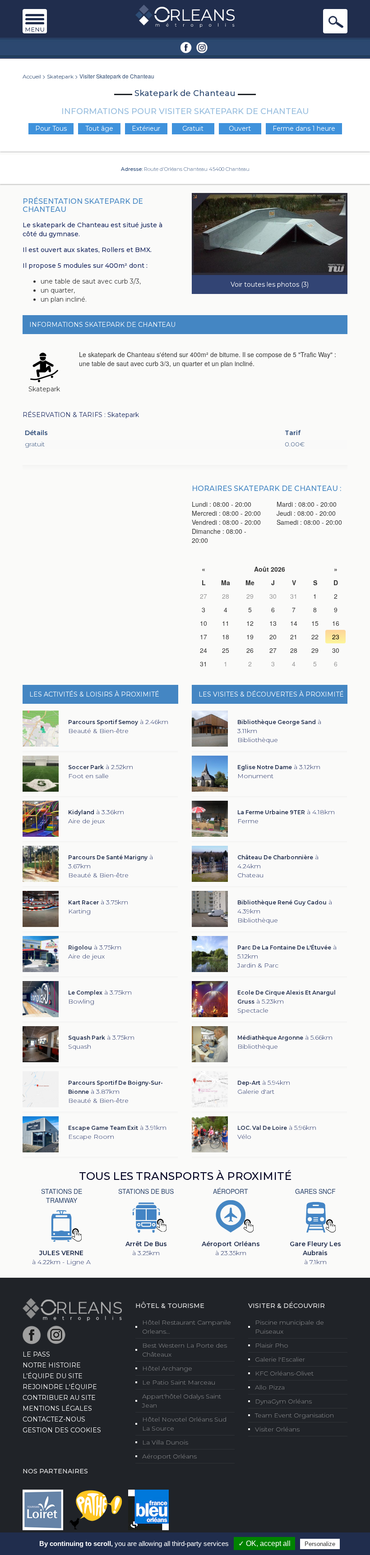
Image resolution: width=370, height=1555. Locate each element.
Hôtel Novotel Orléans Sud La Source (184, 1423)
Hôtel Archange (167, 1368)
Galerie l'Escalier (280, 1359)
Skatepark (60, 76)
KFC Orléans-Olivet (284, 1373)
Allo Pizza (270, 1387)
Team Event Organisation (294, 1415)
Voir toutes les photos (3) (270, 284)
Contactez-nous (54, 1419)
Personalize (320, 1544)
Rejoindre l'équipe (60, 1387)
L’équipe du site (53, 1376)
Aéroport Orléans (169, 1456)
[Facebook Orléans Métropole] (186, 47)
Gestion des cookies (62, 1430)
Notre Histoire (52, 1365)
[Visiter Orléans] (72, 1309)
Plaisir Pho (271, 1345)
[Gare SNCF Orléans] (315, 1216)
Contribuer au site (59, 1398)
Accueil (32, 76)
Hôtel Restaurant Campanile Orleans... (186, 1326)
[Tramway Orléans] (61, 1225)
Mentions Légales (57, 1408)
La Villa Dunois (165, 1442)
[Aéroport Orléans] (231, 1216)
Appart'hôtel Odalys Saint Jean (181, 1400)
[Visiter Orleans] (185, 15)
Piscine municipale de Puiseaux (289, 1326)
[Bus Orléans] (146, 1216)
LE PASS (36, 1354)
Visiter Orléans (277, 1429)
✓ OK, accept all (264, 1543)
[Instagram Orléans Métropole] (202, 47)
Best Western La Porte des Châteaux (184, 1349)
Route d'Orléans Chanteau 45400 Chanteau (197, 169)
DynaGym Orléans (283, 1401)
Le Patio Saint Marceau (178, 1382)
